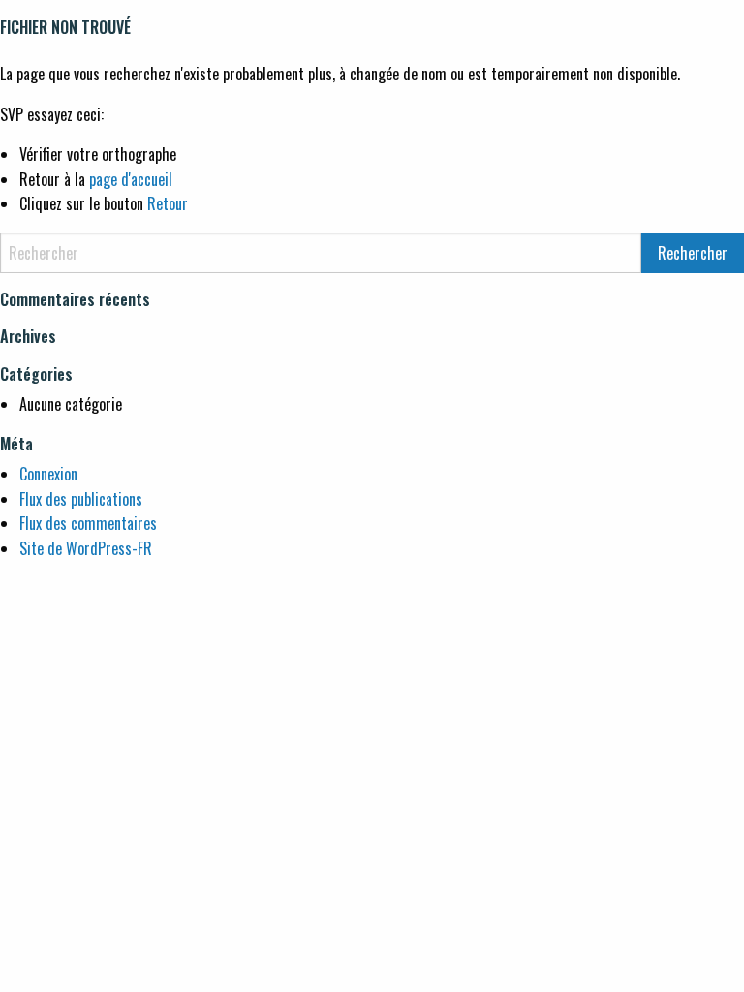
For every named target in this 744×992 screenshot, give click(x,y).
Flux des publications (80, 499)
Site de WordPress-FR (85, 548)
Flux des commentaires (88, 523)
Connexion (48, 473)
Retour (167, 203)
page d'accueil (130, 179)
